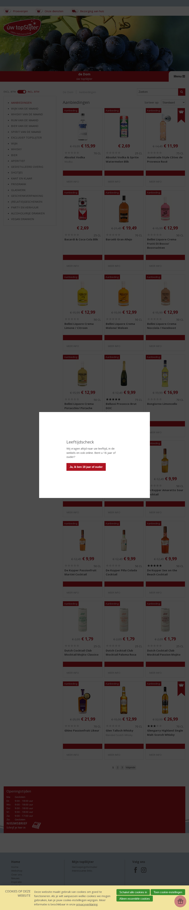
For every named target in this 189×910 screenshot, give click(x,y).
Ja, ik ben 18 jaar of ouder (86, 466)
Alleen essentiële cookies (134, 898)
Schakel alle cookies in (133, 892)
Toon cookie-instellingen (168, 892)
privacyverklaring (87, 904)
